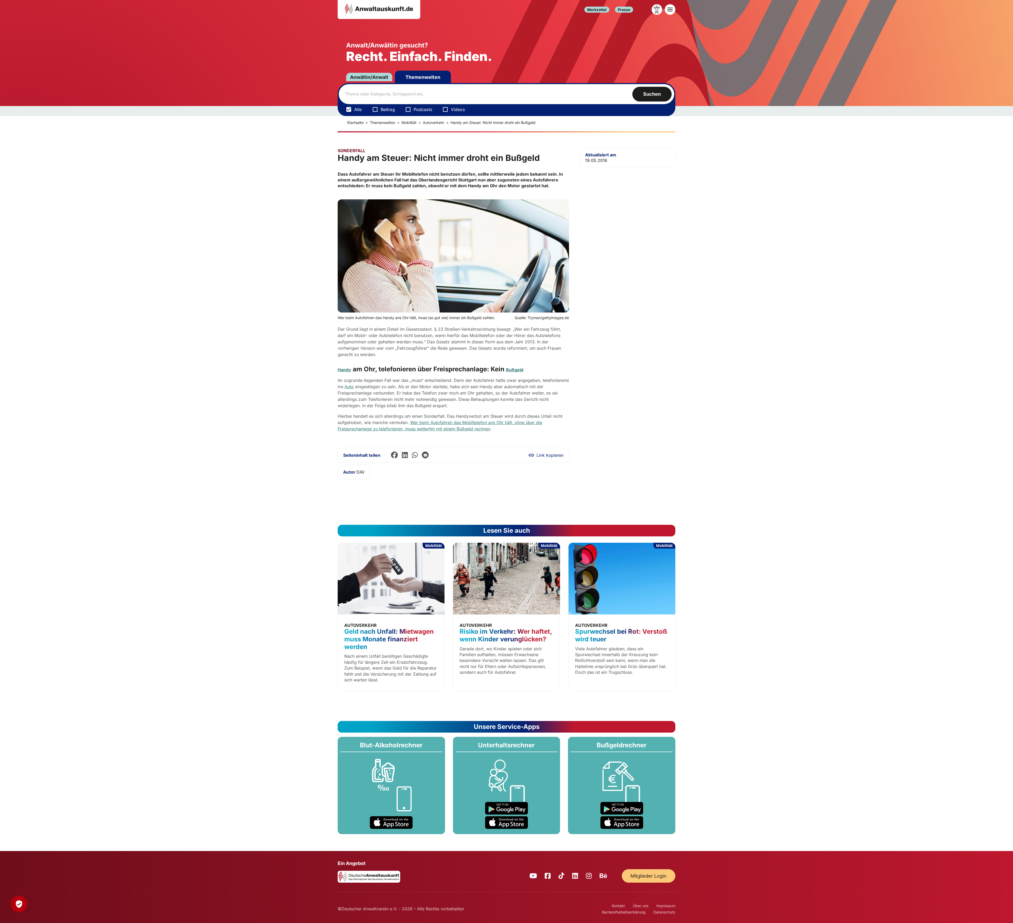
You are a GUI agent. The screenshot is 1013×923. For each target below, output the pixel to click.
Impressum (665, 905)
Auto (349, 386)
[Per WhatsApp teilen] (415, 455)
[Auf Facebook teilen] (394, 455)
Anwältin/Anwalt (369, 77)
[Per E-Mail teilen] (425, 455)
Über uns (640, 905)
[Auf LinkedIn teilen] (405, 455)
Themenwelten (422, 77)
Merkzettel (596, 9)
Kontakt (618, 905)
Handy (344, 369)
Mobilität (409, 122)
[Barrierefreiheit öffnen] (657, 9)
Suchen (652, 94)
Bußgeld (514, 369)
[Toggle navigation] (670, 9)
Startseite (355, 122)
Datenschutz (664, 912)
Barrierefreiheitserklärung (624, 912)
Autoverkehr (433, 122)
